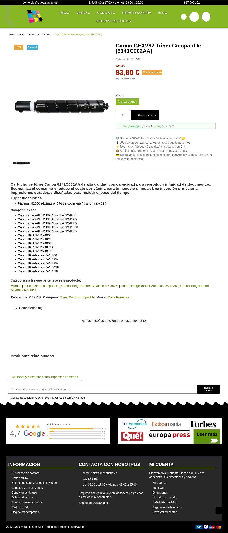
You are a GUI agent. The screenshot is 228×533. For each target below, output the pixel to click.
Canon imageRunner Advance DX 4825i (89, 286)
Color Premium (118, 297)
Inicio (64, 12)
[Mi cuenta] (194, 17)
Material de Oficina (113, 21)
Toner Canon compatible (41, 286)
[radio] (127, 101)
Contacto (106, 12)
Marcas (83, 12)
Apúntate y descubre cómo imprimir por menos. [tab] (45, 377)
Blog (162, 12)
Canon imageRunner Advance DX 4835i (149, 286)
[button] (184, 17)
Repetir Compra (136, 12)
